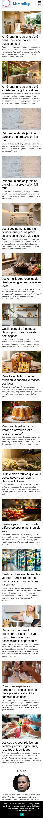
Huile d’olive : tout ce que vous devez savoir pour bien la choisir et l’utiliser (21, 477)
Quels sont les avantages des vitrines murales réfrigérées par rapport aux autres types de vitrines (21, 579)
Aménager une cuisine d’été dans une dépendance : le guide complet (20, 40)
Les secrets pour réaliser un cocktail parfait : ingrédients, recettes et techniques (20, 745)
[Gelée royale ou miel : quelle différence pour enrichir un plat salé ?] (21, 510)
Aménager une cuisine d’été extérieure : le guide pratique (20, 88)
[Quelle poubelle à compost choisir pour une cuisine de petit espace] (21, 314)
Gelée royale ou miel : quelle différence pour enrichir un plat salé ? (21, 527)
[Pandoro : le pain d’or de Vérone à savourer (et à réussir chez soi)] (21, 412)
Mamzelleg (21, 3)
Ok (22, 814)
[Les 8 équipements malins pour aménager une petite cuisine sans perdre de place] (21, 214)
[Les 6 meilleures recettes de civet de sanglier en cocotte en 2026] (21, 264)
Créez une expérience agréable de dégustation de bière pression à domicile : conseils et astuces (19, 691)
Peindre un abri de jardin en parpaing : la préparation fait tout (20, 136)
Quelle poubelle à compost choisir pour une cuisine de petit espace (19, 332)
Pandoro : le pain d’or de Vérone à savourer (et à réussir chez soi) (17, 429)
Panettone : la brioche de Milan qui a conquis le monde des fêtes (21, 379)
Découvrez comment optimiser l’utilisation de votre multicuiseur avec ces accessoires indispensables (20, 635)
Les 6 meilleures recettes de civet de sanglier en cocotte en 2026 (21, 282)
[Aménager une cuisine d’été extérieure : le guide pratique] (21, 72)
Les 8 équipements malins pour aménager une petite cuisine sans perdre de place (20, 232)
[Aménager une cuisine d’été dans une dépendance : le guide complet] (21, 22)
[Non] (40, 809)
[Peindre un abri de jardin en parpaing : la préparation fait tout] (21, 119)
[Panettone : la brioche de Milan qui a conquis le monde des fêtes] (21, 362)
